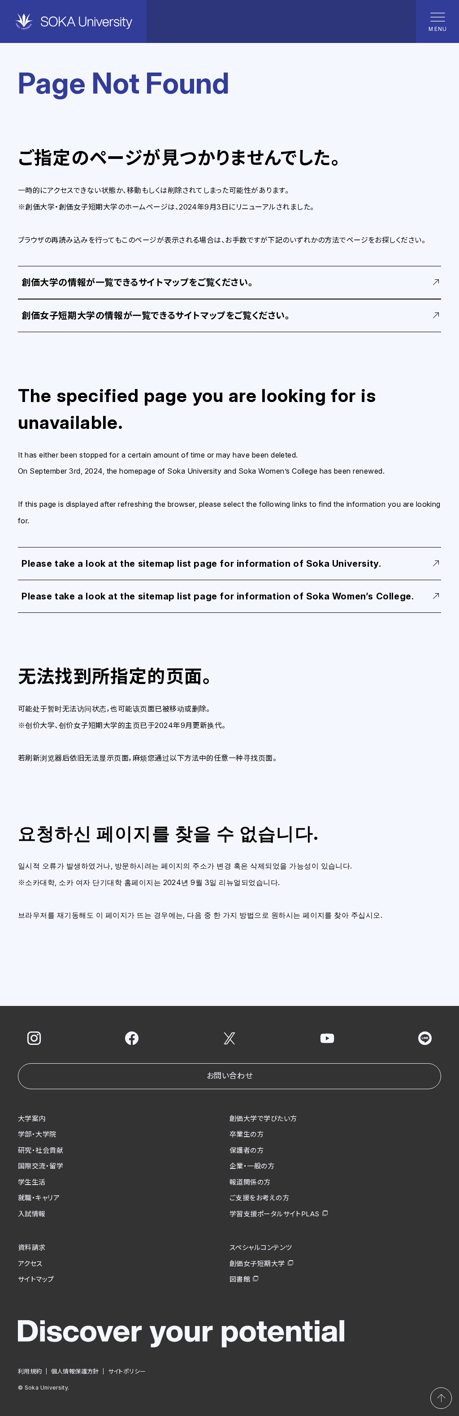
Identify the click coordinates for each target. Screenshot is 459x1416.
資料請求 (32, 1247)
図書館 (240, 1279)
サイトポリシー (127, 1371)
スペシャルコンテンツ (261, 1247)
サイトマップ (36, 1279)
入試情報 (32, 1214)
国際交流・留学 (40, 1166)
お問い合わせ (229, 1075)
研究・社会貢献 (40, 1150)
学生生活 (32, 1182)
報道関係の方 (250, 1182)
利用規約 (30, 1371)
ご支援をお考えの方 (259, 1198)
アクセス (30, 1263)
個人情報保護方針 (75, 1371)
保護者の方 (247, 1150)
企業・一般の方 (252, 1166)
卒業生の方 (247, 1134)
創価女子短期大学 (257, 1263)
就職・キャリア (39, 1198)
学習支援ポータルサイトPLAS (275, 1214)
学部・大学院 (37, 1134)
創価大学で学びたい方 (263, 1118)
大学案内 (32, 1118)
